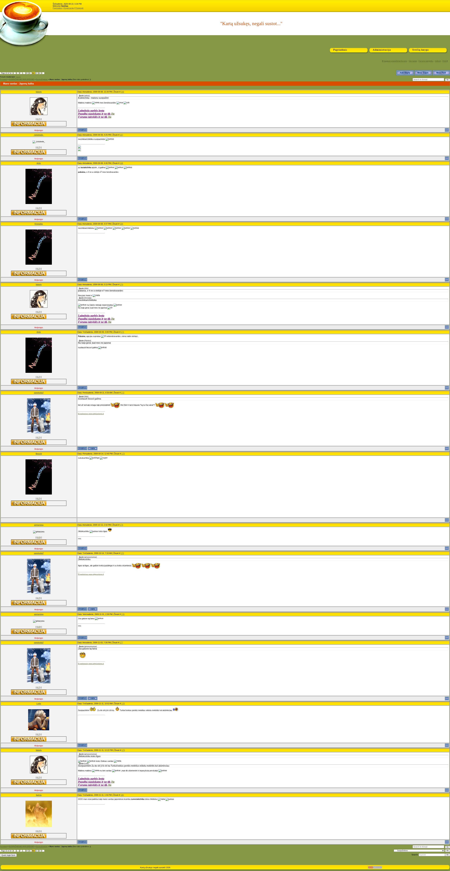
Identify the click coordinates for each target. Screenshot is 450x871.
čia (112, 113)
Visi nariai (413, 61)
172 (122, 393)
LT (39, 119)
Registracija (69, 8)
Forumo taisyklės (426, 61)
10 (27, 73)
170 (121, 284)
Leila (39, 704)
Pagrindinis (57, 8)
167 (121, 135)
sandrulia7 (39, 393)
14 (39, 73)
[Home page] (92, 448)
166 (122, 92)
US (38, 537)
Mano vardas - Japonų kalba (61, 79)
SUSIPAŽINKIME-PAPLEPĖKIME (21, 79)
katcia (38, 795)
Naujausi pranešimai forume (395, 61)
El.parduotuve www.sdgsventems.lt (91, 414)
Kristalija (39, 224)
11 (30, 73)
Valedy (18, 77)
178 (123, 704)
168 (121, 163)
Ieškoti (438, 61)
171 (122, 332)
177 (121, 643)
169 (121, 224)
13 (36, 73)
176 (122, 614)
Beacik (39, 454)
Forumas (3, 79)
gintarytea (38, 525)
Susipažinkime (42, 79)
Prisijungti (79, 8)
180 (122, 795)
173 (123, 454)
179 (123, 750)
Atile (39, 163)
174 (121, 525)
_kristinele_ (38, 135)
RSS (444, 61)
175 (122, 553)
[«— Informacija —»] (28, 123)
